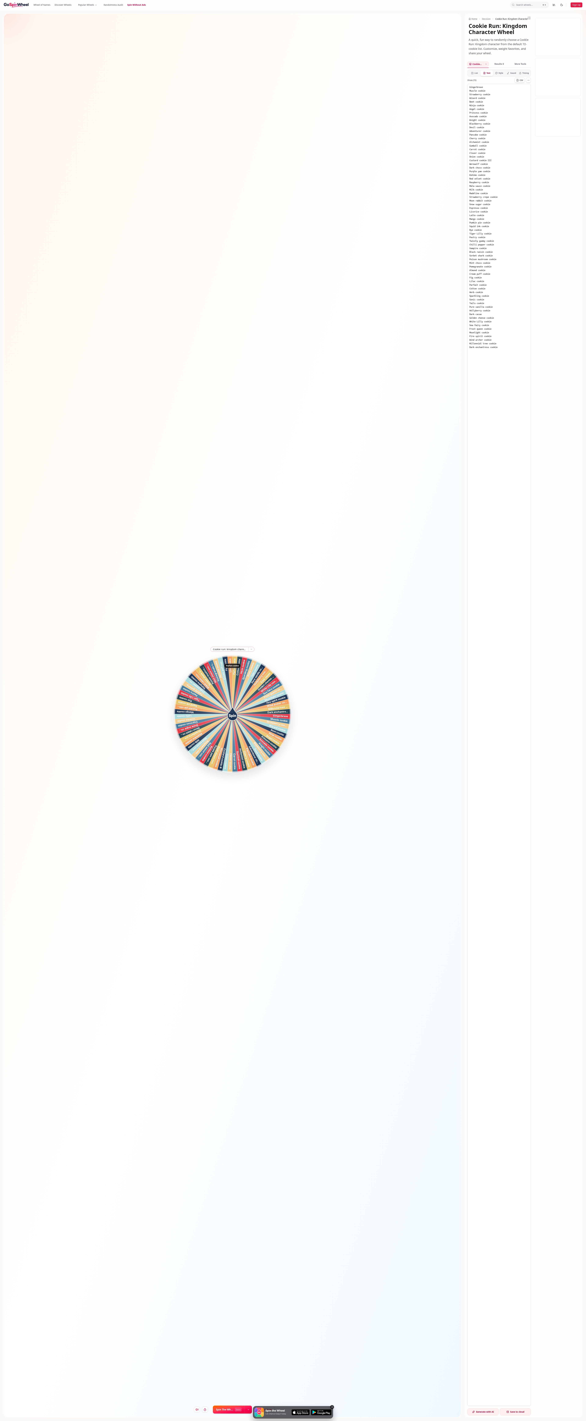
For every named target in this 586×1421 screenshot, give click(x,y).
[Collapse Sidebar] (529, 18)
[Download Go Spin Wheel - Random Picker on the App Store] (300, 1412)
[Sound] (197, 1409)
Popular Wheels (86, 4)
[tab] (475, 64)
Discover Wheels (63, 4)
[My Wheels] (554, 5)
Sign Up (576, 4)
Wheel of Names (42, 4)
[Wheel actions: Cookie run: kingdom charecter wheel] (251, 649)
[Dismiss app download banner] (332, 1407)
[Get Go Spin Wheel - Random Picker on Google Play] (321, 1412)
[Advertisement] (558, 37)
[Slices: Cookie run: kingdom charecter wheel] (486, 64)
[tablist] (499, 64)
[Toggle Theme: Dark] (561, 5)
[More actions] (528, 80)
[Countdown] (205, 1409)
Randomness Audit (113, 4)
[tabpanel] (499, 738)
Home (474, 18)
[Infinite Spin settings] (248, 1410)
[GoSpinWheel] (16, 5)
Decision (486, 18)
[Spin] (232, 714)
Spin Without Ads (136, 4)
